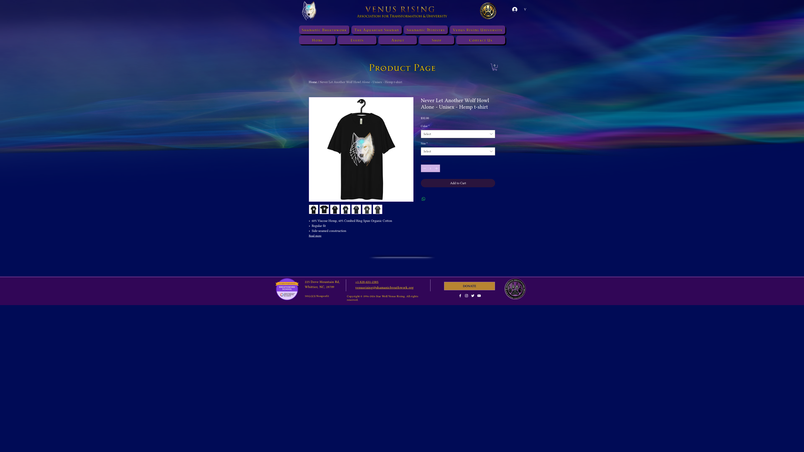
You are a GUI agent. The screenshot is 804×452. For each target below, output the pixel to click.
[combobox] (458, 134)
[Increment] (436, 168)
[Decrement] (424, 168)
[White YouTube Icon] (479, 296)
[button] (495, 67)
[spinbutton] (430, 168)
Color (425, 126)
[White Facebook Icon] (460, 296)
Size (424, 143)
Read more (315, 235)
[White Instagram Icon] (466, 296)
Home (313, 82)
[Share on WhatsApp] (423, 199)
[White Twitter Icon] (473, 296)
